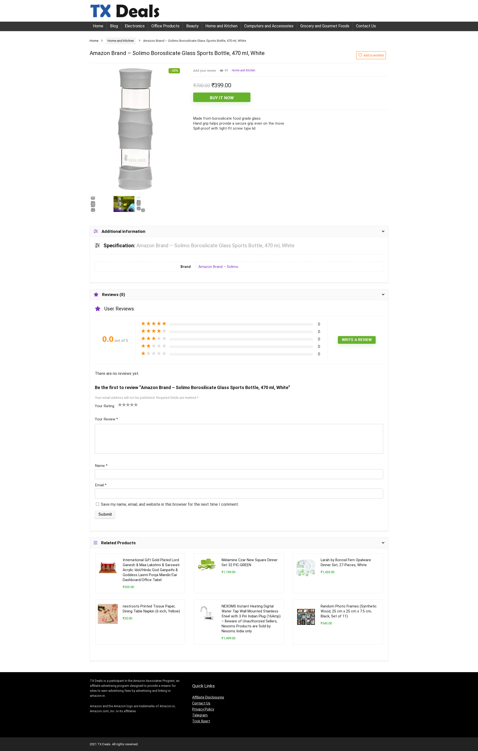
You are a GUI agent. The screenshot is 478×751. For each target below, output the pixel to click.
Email (101, 485)
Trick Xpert (201, 721)
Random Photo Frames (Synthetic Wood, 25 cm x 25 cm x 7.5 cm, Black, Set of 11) (349, 611)
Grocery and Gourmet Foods (324, 26)
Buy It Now (222, 97)
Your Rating (104, 406)
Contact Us (366, 26)
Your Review (106, 419)
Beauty (192, 26)
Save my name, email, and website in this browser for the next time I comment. (170, 504)
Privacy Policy (203, 709)
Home (98, 26)
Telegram (200, 715)
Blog (114, 26)
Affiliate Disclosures (208, 697)
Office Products (165, 26)
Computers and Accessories (269, 26)
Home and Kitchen (221, 26)
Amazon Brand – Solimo (218, 267)
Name (101, 465)
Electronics (135, 26)
